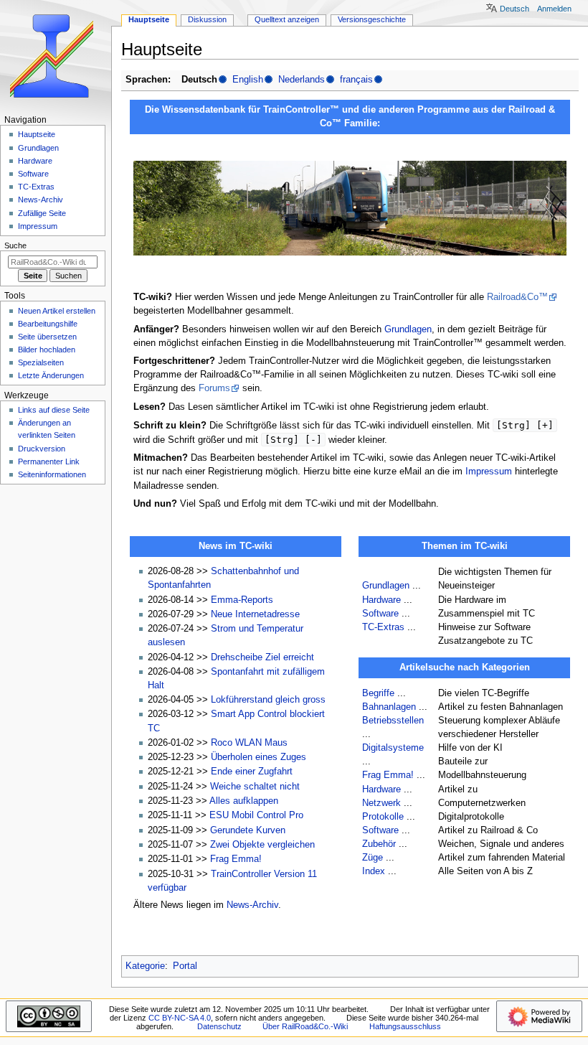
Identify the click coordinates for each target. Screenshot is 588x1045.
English (247, 80)
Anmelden (554, 8)
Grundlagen (408, 329)
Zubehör (379, 844)
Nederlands (301, 80)
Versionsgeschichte (372, 19)
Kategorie (145, 966)
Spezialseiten (41, 362)
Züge (372, 858)
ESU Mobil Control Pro (256, 815)
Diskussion (207, 19)
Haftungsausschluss (405, 1026)
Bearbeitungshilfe (47, 323)
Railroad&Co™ (517, 297)
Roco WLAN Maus (249, 743)
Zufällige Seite (42, 213)
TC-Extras (383, 627)
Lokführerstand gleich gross (268, 700)
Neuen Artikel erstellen (56, 310)
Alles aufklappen (243, 801)
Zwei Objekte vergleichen (262, 845)
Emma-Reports (242, 600)
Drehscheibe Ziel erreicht (262, 657)
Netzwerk (381, 803)
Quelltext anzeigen (287, 19)
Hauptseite (148, 19)
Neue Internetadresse (255, 614)
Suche (15, 245)
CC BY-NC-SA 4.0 (179, 1017)
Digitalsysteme (393, 748)
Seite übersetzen (47, 336)
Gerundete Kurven (247, 830)
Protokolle (383, 817)
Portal (185, 966)
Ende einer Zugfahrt (252, 772)
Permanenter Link (49, 461)
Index (373, 871)
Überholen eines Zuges (258, 757)
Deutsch (514, 8)
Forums (214, 388)
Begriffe (378, 693)
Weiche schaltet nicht (255, 787)
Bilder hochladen (46, 349)
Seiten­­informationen (52, 474)
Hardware (381, 600)
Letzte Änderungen (51, 375)
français (356, 80)
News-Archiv (252, 905)
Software (380, 614)
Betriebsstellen (393, 721)
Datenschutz (219, 1026)
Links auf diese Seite (54, 410)
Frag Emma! (236, 859)
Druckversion (41, 448)
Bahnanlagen (389, 707)
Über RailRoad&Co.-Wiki (305, 1026)
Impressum (488, 472)
